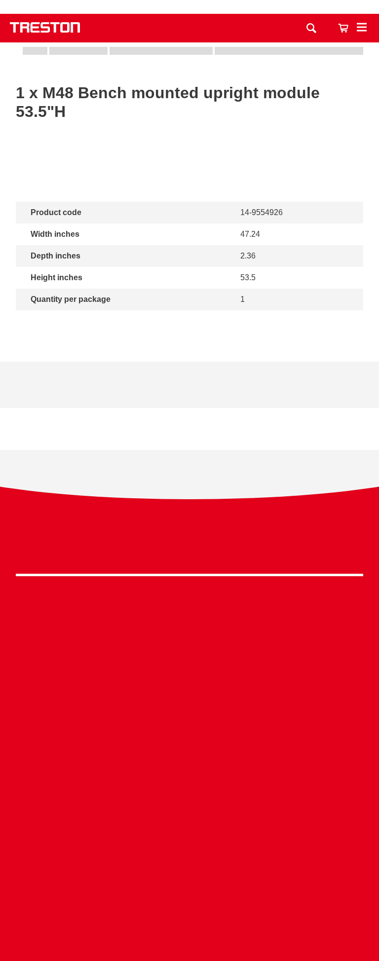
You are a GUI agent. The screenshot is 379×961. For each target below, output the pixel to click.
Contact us (225, 7)
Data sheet (35, 396)
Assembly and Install (281, 791)
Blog (24, 837)
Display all (49, 323)
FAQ (24, 883)
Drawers (30, 662)
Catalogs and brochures (58, 791)
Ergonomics (266, 671)
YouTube (351, 545)
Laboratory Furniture (165, 616)
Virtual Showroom (276, 732)
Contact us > (50, 911)
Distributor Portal (45, 867)
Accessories (37, 692)
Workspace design (277, 641)
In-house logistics (275, 717)
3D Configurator (44, 777)
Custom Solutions (276, 656)
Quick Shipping (272, 626)
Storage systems (45, 632)
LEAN (255, 702)
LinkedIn (333, 545)
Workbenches (40, 616)
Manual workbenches (167, 677)
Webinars (32, 822)
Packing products (160, 647)
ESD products (154, 632)
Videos (28, 807)
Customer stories (45, 852)
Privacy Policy (284, 543)
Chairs (27, 677)
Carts (25, 647)
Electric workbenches (167, 662)
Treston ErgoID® (274, 777)
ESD (253, 686)
